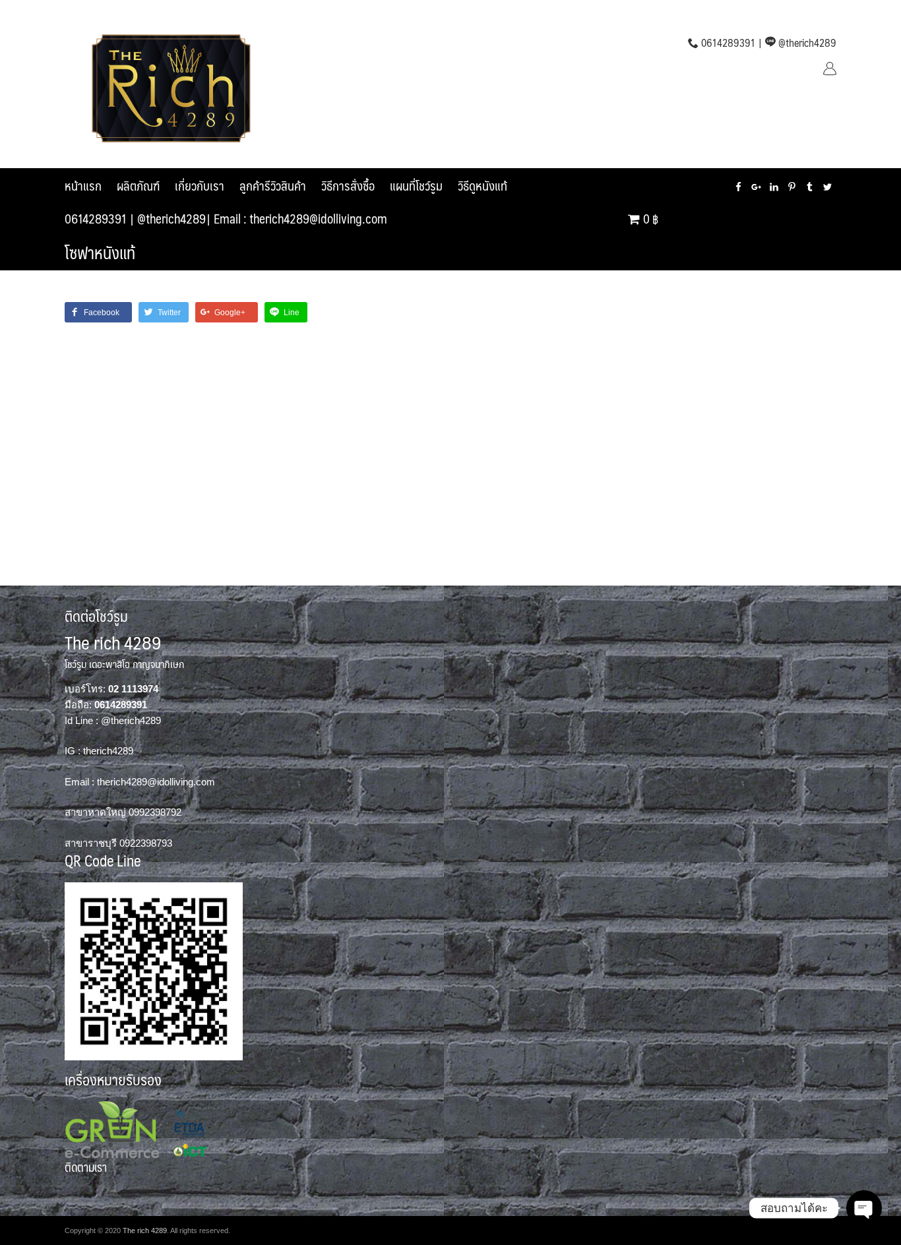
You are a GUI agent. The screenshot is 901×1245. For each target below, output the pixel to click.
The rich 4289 (145, 1230)
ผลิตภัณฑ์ (138, 185)
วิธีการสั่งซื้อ (348, 185)
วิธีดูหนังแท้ (482, 185)
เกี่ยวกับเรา (199, 185)
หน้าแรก (83, 185)
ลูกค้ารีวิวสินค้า (272, 185)
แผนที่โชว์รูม (416, 185)
